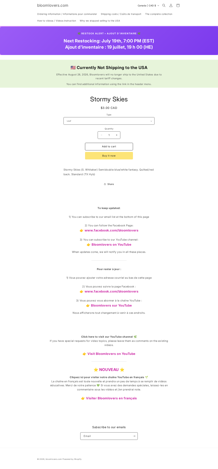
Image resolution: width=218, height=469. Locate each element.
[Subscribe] (134, 436)
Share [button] (110, 184)
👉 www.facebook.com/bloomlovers (109, 230)
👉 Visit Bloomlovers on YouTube (109, 354)
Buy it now (109, 155)
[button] (163, 5)
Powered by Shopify (72, 459)
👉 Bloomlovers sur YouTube (109, 305)
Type (109, 114)
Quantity (109, 128)
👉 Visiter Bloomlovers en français (109, 398)
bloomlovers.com (54, 459)
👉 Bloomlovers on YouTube (109, 244)
